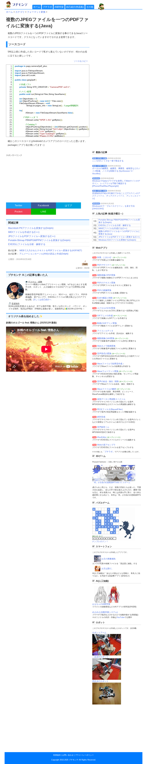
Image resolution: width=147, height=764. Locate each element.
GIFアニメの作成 (105, 315)
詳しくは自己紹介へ (42, 299)
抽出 (111, 381)
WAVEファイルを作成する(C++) (112, 228)
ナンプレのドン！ (100, 541)
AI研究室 (59, 7)
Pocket (18, 211)
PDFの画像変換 (104, 290)
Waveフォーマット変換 (107, 371)
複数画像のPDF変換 (106, 275)
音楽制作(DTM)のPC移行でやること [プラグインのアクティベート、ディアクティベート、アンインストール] (116, 196)
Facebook (43, 205)
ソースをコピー (81, 61)
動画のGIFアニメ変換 (107, 323)
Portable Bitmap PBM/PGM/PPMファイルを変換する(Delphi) (39, 240)
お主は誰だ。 (107, 568)
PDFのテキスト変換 (106, 283)
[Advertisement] (47, 177)
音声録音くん (103, 427)
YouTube (121, 617)
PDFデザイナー (104, 265)
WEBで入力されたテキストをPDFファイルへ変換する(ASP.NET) (50, 250)
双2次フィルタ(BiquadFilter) (110, 409)
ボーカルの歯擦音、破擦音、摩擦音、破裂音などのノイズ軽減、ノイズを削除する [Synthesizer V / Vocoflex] (116, 171)
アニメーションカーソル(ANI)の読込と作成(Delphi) (43, 253)
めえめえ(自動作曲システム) (105, 612)
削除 (117, 381)
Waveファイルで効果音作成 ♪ (110, 363)
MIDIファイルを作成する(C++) (23, 232)
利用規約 (57, 755)
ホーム (36, 7)
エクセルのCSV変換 (106, 308)
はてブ (68, 205)
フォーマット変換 (36, 12)
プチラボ (47, 7)
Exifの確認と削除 (105, 298)
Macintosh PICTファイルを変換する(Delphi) (30, 228)
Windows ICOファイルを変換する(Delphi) (117, 240)
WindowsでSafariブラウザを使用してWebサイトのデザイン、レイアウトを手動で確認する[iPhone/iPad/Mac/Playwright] (116, 183)
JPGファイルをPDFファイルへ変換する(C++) (31, 236)
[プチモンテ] (19, 7)
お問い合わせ (68, 755)
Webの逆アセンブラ (106, 445)
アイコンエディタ (105, 331)
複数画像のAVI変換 (105, 338)
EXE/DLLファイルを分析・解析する (26, 244)
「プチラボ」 (108, 451)
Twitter (18, 205)
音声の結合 (102, 381)
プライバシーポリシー (84, 755)
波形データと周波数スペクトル (111, 399)
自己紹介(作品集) (75, 7)
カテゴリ (20, 12)
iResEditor (102, 437)
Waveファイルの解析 (106, 389)
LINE (43, 211)
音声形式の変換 (104, 353)
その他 (89, 7)
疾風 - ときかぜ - (104, 257)
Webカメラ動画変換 (106, 346)
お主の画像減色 (108, 559)
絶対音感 (101, 417)
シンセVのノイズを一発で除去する (108, 161)
